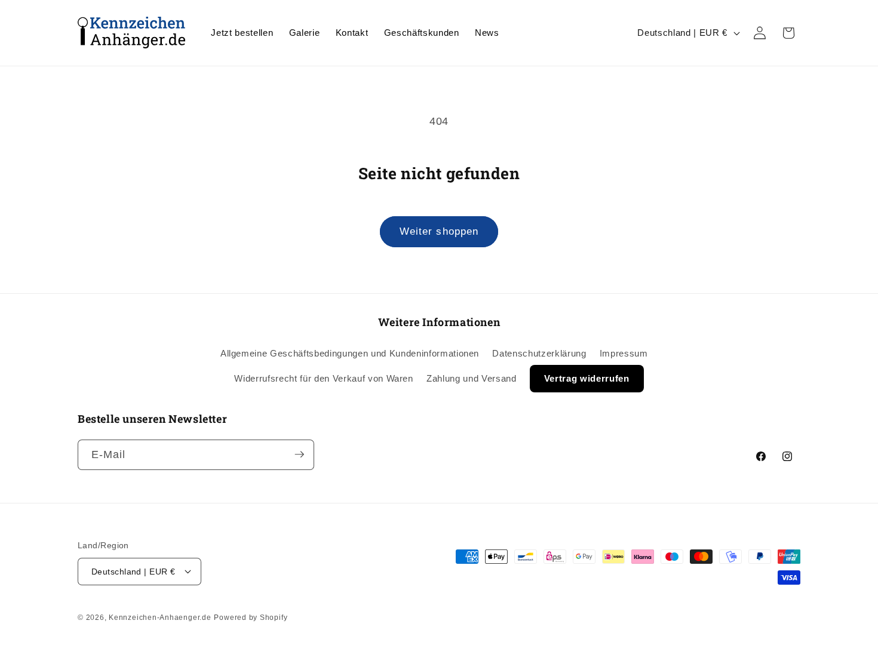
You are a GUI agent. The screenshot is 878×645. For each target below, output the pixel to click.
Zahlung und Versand (471, 378)
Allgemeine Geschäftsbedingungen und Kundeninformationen (349, 353)
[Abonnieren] (299, 454)
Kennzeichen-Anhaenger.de (160, 617)
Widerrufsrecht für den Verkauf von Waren (323, 378)
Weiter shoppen (439, 231)
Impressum (624, 353)
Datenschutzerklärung (539, 353)
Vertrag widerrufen (587, 378)
